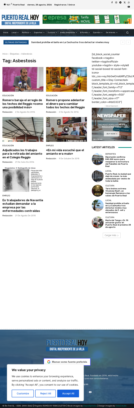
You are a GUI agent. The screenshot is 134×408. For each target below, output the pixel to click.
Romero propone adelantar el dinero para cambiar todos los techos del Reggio (65, 103)
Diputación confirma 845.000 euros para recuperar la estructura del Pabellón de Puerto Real (117, 161)
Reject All (45, 393)
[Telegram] (120, 3)
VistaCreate (121, 406)
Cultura (109, 186)
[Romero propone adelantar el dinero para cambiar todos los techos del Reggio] (66, 79)
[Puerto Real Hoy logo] (67, 345)
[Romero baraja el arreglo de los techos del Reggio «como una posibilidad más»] (22, 79)
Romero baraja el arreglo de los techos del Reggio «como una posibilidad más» (22, 103)
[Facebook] (112, 3)
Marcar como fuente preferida (69, 361)
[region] (45, 382)
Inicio (5, 53)
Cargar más (110, 235)
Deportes (110, 154)
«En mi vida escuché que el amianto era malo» (65, 151)
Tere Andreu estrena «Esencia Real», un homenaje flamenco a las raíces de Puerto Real (117, 192)
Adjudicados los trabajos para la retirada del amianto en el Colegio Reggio (22, 153)
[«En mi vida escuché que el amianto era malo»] (66, 129)
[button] (127, 32)
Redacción (7, 112)
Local (108, 171)
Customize (23, 393)
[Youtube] (129, 7)
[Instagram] (116, 3)
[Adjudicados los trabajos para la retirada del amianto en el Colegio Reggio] (22, 129)
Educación (8, 96)
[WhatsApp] (129, 3)
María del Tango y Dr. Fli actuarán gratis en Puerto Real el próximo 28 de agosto (118, 223)
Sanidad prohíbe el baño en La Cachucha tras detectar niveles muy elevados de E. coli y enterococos (117, 208)
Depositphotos (90, 406)
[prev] (123, 42)
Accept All (68, 393)
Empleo (50, 146)
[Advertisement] (67, 288)
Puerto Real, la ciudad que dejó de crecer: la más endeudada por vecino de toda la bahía (118, 177)
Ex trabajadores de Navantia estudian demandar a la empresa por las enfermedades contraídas (22, 205)
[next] (128, 42)
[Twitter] (124, 3)
